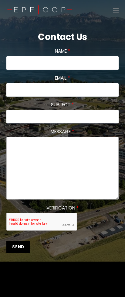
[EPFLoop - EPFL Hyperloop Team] (39, 11)
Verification (62, 208)
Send (18, 247)
